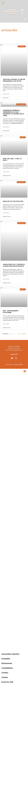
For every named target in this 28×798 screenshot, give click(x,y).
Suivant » (23, 333)
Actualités (6, 658)
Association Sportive (10, 654)
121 (19, 333)
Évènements (7, 663)
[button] (24, 19)
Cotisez (5, 677)
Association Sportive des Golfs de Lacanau (11, 11)
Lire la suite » (6, 94)
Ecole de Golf (7, 682)
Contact (5, 672)
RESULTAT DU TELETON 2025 (13, 201)
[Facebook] (22, 10)
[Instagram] (22, 13)
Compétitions (7, 668)
